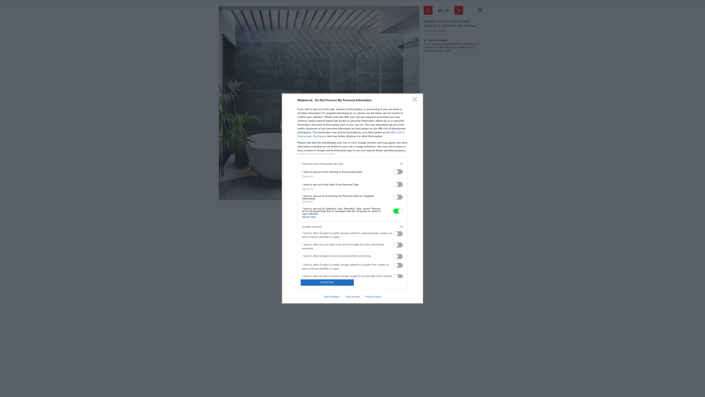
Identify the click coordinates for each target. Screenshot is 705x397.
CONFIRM (327, 282)
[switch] (398, 171)
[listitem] (352, 164)
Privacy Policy (373, 296)
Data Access (352, 296)
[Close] (416, 100)
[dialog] (352, 198)
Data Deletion (332, 296)
